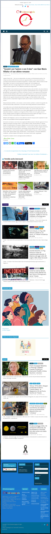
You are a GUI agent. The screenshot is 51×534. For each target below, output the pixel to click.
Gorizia (36, 226)
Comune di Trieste (35, 495)
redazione (40, 217)
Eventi (17, 66)
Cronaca (31, 208)
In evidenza (37, 208)
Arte (31, 383)
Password (37, 471)
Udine (41, 228)
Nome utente (38, 467)
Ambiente (32, 246)
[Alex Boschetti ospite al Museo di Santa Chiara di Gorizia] (41, 162)
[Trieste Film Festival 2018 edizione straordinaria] (9, 162)
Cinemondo (32, 403)
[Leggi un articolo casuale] (47, 31)
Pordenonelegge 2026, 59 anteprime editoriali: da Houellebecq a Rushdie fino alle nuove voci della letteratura (38, 429)
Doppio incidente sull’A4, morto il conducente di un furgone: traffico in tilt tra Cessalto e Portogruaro (38, 213)
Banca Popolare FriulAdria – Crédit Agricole (25, 503)
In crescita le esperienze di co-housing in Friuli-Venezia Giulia (21, 151)
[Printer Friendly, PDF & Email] (9, 138)
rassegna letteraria (6, 75)
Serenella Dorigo (15, 73)
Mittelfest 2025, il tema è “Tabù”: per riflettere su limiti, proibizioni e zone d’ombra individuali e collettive (9, 194)
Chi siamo (21, 467)
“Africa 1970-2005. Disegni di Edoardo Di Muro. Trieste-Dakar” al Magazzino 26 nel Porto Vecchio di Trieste (38, 389)
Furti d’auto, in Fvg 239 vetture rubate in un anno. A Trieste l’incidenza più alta (38, 233)
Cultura (5, 66)
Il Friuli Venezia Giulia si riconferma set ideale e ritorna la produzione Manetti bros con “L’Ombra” (37, 409)
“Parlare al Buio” (24, 73)
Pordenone (43, 208)
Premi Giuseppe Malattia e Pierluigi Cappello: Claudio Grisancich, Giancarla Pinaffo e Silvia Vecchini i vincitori (38, 369)
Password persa (38, 483)
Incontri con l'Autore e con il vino (41, 73)
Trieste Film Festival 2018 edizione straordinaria (9, 172)
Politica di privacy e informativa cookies (23, 470)
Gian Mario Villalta (30, 73)
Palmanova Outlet (26, 492)
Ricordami (38, 475)
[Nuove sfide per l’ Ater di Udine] (41, 182)
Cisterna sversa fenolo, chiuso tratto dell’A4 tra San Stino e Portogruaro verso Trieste (37, 273)
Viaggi (42, 268)
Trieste (37, 228)
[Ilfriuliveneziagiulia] (3, 31)
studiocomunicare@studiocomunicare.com (45, 516)
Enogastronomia (11, 66)
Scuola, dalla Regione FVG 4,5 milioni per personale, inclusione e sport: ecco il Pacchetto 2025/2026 (25, 194)
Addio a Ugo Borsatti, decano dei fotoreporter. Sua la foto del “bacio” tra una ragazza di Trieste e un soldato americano (25, 174)
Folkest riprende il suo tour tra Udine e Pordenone (32, 154)
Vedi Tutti (45, 204)
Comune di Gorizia (35, 503)
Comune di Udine (35, 498)
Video (45, 403)
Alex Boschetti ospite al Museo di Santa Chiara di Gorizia (41, 172)
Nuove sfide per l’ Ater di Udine (40, 191)
